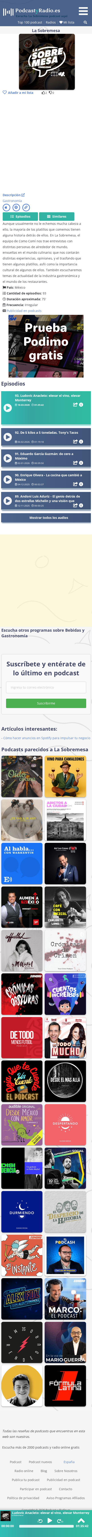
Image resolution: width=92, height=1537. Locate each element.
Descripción (12, 195)
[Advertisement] (46, 144)
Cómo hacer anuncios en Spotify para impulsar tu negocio (46, 738)
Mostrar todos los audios (48, 517)
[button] (85, 8)
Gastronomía (12, 201)
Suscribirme (46, 703)
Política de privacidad (23, 1498)
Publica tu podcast (26, 1480)
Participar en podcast (36, 1489)
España (69, 1462)
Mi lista (68, 22)
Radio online (24, 1471)
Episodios (22, 216)
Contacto (65, 1489)
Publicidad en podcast (63, 1480)
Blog (44, 1471)
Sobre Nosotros (65, 1471)
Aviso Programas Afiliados (65, 1498)
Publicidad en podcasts (24, 311)
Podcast (15, 1462)
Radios (51, 22)
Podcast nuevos (40, 1462)
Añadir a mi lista (20, 92)
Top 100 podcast (30, 22)
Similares (58, 216)
